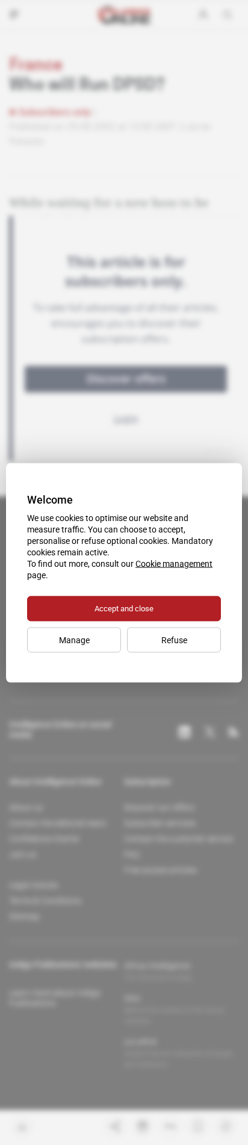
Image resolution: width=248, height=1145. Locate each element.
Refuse (174, 639)
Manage (74, 639)
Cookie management (173, 563)
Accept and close (124, 608)
